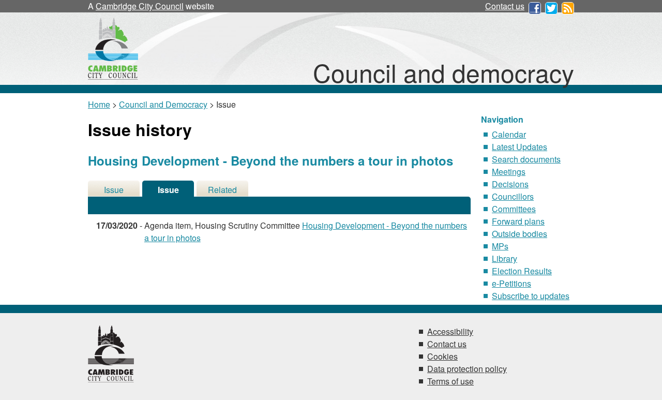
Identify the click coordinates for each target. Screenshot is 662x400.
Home (99, 104)
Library (504, 258)
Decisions (510, 184)
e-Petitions (511, 283)
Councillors (513, 196)
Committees (514, 209)
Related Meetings (222, 190)
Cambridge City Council (140, 6)
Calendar (509, 134)
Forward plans (518, 221)
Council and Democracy (163, 104)
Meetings (508, 171)
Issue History (168, 190)
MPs (500, 246)
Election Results (522, 271)
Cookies (442, 356)
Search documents (526, 159)
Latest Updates (519, 147)
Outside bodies (519, 234)
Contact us (504, 6)
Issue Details (114, 190)
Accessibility (450, 331)
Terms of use (450, 381)
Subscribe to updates (530, 296)
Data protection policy (467, 369)
